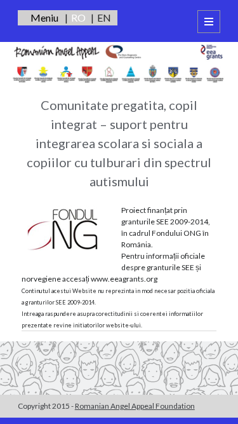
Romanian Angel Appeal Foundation (135, 406)
